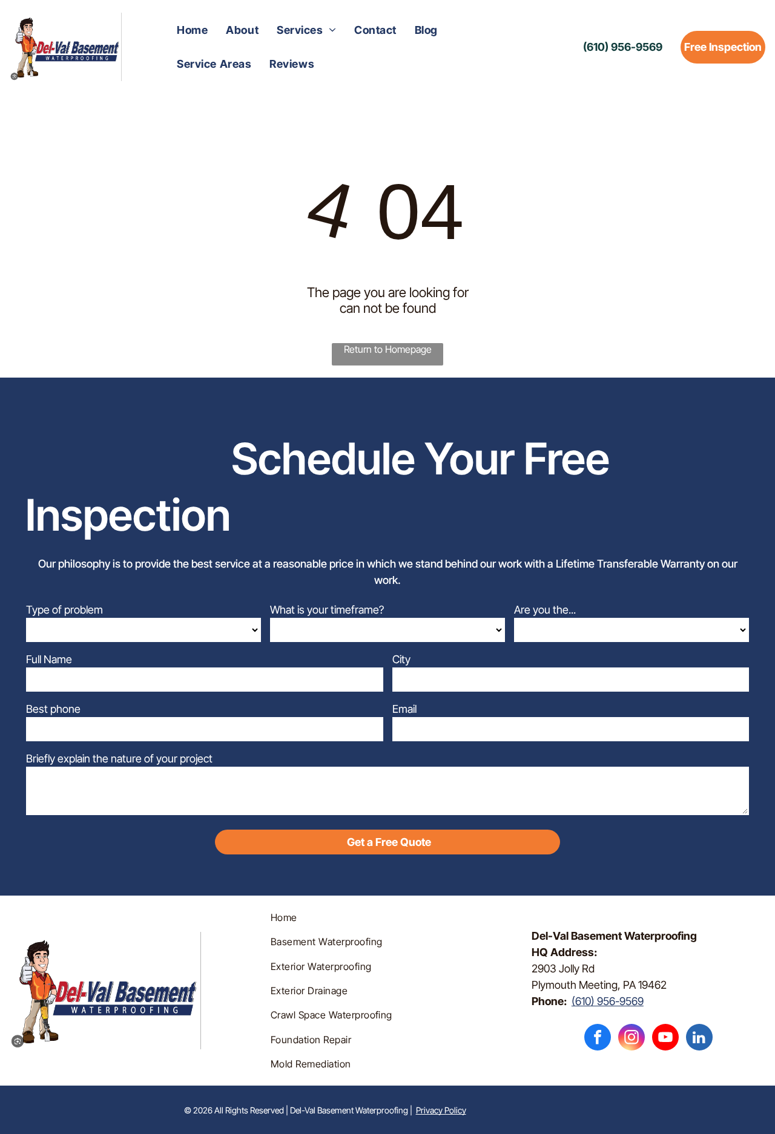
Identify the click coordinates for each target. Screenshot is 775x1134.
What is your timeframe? (327, 609)
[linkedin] (699, 1039)
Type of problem (64, 609)
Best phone (53, 709)
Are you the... (545, 609)
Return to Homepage (388, 349)
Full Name (49, 659)
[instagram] (631, 1039)
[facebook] (597, 1039)
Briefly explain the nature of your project (119, 758)
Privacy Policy (441, 1110)
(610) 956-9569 (608, 1001)
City (401, 659)
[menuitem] (192, 30)
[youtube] (665, 1039)
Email (404, 709)
